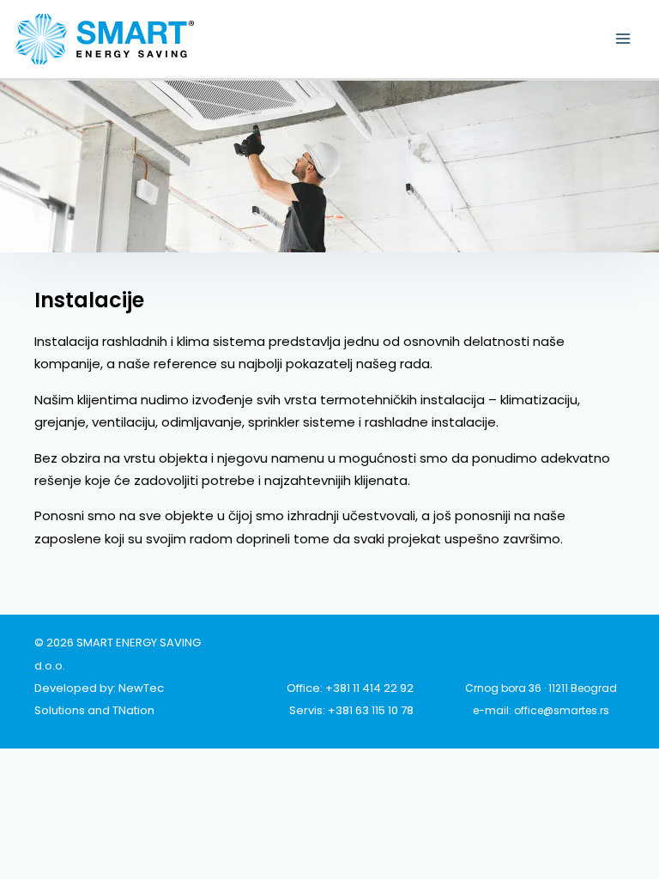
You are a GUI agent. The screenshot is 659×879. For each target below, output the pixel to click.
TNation (133, 710)
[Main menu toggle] (623, 39)
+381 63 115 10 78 (371, 710)
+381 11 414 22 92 (369, 688)
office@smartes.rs (561, 710)
